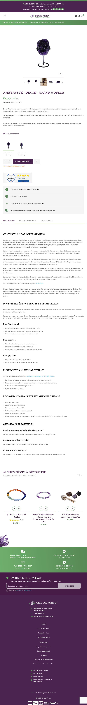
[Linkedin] (59, 9)
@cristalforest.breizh (40, 671)
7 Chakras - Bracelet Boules (16, 515)
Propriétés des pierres (43, 647)
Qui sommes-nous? (43, 629)
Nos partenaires (43, 633)
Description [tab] (9, 221)
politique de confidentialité (24, 590)
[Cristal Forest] (43, 604)
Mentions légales (41, 693)
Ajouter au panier (23, 161)
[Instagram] (56, 9)
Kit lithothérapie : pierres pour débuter (70, 515)
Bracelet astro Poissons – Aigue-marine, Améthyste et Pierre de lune (43, 517)
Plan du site (52, 693)
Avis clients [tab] (47, 221)
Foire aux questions (43, 637)
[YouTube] (62, 9)
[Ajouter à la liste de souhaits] (37, 161)
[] (19, 508)
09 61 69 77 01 (39, 613)
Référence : (7, 102)
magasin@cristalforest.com (43, 616)
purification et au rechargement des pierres (40, 376)
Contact (43, 624)
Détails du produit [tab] (28, 221)
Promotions (43, 642)
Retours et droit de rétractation (43, 664)
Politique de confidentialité (43, 660)
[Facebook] (53, 9)
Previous (25, 82)
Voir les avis (23, 181)
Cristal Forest (38, 677)
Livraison (44, 655)
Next (62, 82)
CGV (32, 693)
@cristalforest (38, 674)
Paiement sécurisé (43, 651)
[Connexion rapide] (79, 16)
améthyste (39, 283)
